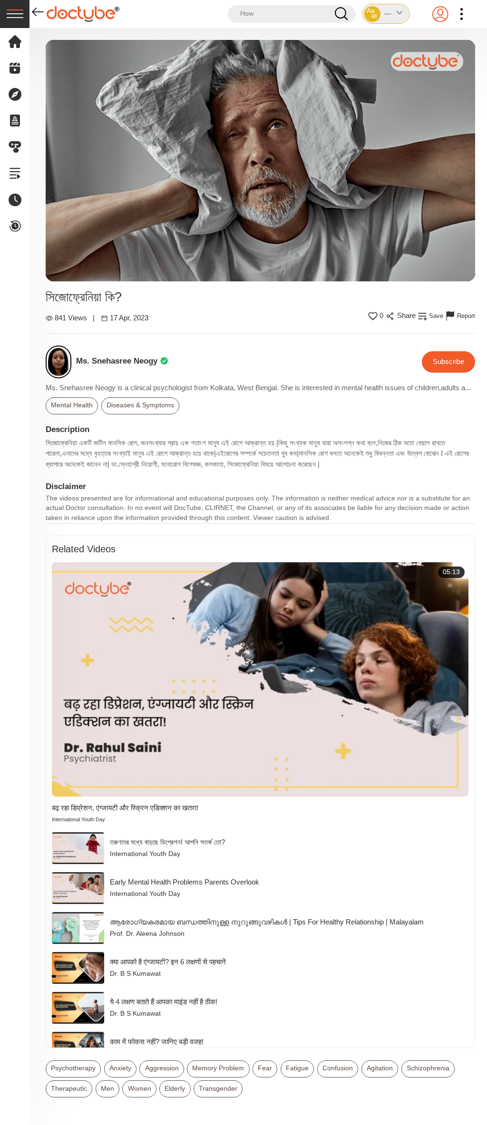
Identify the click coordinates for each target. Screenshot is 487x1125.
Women (139, 1088)
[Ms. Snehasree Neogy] (61, 362)
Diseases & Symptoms (140, 405)
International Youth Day (78, 819)
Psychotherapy (73, 1068)
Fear (265, 1068)
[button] (386, 14)
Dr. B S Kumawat (135, 973)
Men (107, 1088)
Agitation (380, 1068)
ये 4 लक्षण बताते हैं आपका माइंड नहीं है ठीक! (163, 1002)
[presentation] (14, 14)
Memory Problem (218, 1068)
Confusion (337, 1068)
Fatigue (297, 1068)
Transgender (218, 1088)
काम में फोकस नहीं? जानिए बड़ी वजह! (157, 1042)
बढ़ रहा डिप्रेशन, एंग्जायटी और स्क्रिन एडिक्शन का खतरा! (125, 808)
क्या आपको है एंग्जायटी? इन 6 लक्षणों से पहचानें (168, 962)
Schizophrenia (428, 1068)
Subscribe (448, 361)
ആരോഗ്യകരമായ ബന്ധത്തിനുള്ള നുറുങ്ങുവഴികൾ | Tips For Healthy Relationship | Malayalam (267, 922)
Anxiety (120, 1068)
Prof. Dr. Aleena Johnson (147, 933)
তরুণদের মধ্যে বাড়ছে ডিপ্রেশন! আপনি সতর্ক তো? (167, 842)
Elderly (175, 1088)
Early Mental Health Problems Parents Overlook (184, 882)
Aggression (162, 1068)
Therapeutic (69, 1088)
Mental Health (72, 405)
